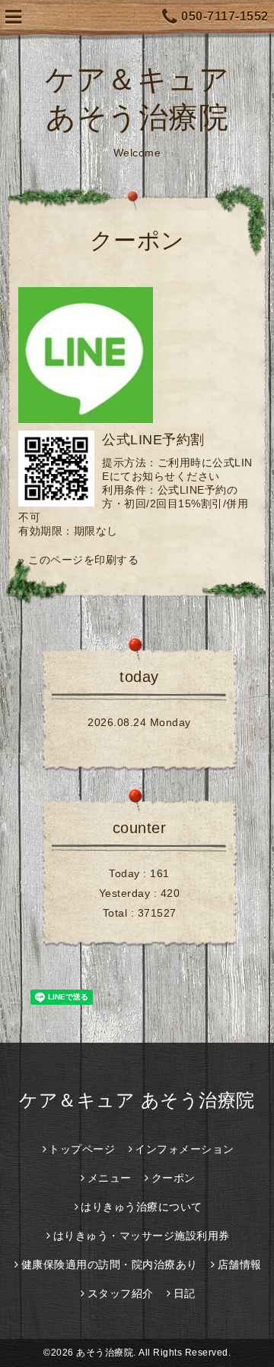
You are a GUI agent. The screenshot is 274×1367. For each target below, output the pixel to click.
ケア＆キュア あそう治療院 (137, 1100)
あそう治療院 (104, 1352)
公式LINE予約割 (153, 439)
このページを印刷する (83, 560)
